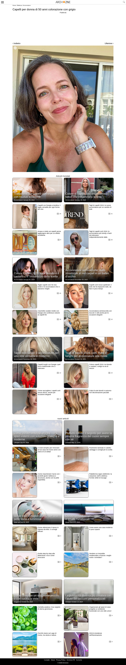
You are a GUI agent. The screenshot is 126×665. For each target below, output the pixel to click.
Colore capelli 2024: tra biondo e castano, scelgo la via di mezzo (100, 366)
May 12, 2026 (76, 442)
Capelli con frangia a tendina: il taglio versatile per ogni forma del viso (49, 207)
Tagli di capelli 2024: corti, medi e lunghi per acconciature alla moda (86, 354)
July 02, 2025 (24, 522)
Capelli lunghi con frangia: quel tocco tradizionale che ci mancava (49, 366)
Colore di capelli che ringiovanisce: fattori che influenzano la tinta (87, 195)
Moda (67, 522)
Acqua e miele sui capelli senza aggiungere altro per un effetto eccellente (49, 233)
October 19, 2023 (80, 359)
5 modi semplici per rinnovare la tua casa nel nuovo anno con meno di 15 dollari (49, 450)
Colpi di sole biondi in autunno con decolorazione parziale (100, 391)
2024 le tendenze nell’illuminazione (95, 634)
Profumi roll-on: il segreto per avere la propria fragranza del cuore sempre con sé (88, 436)
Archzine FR (71, 660)
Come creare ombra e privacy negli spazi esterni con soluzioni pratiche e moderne (37, 436)
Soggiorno (17, 602)
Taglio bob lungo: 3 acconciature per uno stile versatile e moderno (36, 354)
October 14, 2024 (77, 602)
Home (14, 5)
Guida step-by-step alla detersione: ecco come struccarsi (46, 555)
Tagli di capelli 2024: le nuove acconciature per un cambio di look (100, 207)
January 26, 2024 (80, 200)
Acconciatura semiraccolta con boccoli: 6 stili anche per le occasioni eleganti (100, 313)
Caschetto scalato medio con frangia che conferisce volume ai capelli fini (49, 313)
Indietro (17, 43)
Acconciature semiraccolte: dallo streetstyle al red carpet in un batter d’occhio (87, 273)
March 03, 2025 (75, 522)
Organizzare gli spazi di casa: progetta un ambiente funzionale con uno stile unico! (100, 609)
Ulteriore (108, 43)
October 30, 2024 (27, 602)
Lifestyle (16, 442)
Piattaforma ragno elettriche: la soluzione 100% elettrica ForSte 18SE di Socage (100, 476)
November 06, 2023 (29, 359)
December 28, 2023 (81, 279)
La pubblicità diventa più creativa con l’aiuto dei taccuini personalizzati (88, 597)
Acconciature (27, 5)
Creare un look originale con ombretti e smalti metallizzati (88, 517)
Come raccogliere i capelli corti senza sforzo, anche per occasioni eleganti (49, 392)
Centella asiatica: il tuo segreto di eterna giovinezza (49, 608)
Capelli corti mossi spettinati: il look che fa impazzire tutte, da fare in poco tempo (100, 287)
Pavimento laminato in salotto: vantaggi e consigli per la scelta (100, 449)
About (53, 660)
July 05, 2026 (24, 442)
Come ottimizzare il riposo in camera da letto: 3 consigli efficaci (48, 529)
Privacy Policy (60, 660)
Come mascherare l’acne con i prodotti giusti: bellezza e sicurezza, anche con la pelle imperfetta (49, 477)
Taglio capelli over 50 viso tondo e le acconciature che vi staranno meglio (49, 287)
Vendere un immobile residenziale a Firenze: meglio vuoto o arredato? (100, 555)
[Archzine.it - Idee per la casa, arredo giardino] (63, 2)
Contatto (47, 660)
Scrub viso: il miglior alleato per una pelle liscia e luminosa (36, 517)
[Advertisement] (63, 27)
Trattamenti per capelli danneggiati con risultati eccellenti (35, 195)
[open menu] (2, 2)
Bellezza (19, 5)
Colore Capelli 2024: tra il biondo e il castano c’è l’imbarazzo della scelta (36, 275)
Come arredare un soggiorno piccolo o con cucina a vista (36, 597)
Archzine (79, 660)
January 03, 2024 (29, 279)
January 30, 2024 (29, 200)
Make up (17, 522)
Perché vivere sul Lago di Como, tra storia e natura (47, 634)
